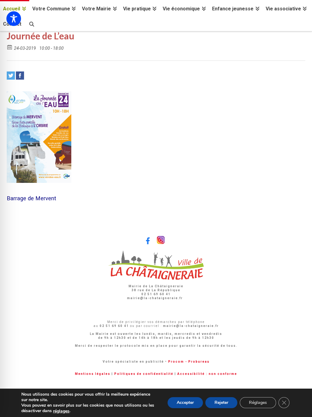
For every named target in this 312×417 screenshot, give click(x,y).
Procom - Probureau (189, 361)
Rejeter (221, 403)
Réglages (258, 403)
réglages (61, 411)
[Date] (10, 47)
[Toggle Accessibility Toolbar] (14, 19)
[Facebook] (20, 75)
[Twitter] (11, 75)
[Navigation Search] (31, 23)
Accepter (185, 403)
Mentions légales (92, 373)
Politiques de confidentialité (143, 373)
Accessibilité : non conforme (207, 373)
